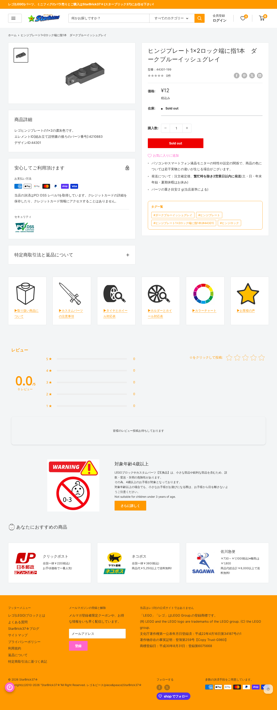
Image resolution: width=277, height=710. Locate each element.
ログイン (220, 20)
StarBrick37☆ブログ (23, 629)
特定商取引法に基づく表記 (27, 661)
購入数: (153, 128)
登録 (78, 646)
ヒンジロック (229, 223)
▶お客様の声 (246, 310)
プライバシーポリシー (24, 642)
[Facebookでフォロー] (159, 687)
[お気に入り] (243, 18)
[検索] (199, 18)
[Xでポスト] (252, 75)
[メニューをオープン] (15, 18)
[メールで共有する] (260, 75)
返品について (18, 655)
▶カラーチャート (204, 310)
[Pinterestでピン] (244, 75)
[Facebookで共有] (236, 75)
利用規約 (14, 648)
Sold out (175, 143)
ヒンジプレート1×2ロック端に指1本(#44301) (184, 223)
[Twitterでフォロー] (167, 687)
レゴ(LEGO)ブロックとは (26, 615)
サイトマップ (18, 635)
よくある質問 (18, 622)
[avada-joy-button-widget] (10, 687)
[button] (90, 359)
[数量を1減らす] (165, 128)
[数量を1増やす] (187, 128)
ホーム (12, 35)
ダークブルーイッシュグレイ (173, 215)
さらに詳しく (130, 506)
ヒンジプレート (209, 215)
